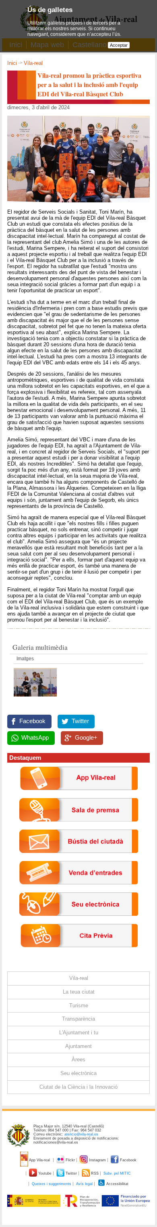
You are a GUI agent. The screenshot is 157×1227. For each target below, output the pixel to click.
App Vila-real (39, 1160)
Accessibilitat (116, 1184)
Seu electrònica (78, 1073)
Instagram (97, 1160)
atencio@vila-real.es (81, 1134)
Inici (12, 63)
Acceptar (119, 45)
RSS (95, 1173)
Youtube (45, 1173)
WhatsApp (35, 737)
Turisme (78, 1005)
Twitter (80, 721)
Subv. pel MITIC (117, 1173)
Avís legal (84, 1184)
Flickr (70, 1160)
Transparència (78, 1019)
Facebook (32, 721)
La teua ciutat (79, 992)
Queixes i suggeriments (51, 1184)
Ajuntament (78, 1046)
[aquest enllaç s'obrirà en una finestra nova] (78, 922)
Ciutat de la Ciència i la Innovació (78, 1087)
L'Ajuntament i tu (78, 1032)
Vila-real (33, 63)
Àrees (78, 1059)
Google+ (86, 737)
